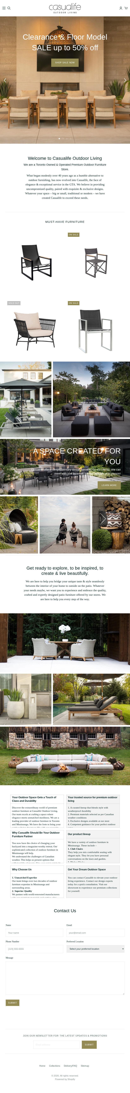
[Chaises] (25, 399)
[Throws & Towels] (65, 524)
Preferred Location (75, 941)
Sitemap (85, 1066)
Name (8, 925)
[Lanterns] (25, 699)
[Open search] (9, 8)
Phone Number (12, 941)
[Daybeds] (19, 524)
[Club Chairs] (65, 642)
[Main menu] (4, 8)
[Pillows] (111, 524)
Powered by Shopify (65, 1079)
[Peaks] (91, 399)
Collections (54, 1066)
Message (9, 958)
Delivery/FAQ (70, 1066)
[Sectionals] (65, 755)
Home (42, 1066)
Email (69, 925)
